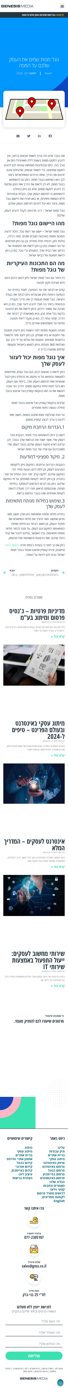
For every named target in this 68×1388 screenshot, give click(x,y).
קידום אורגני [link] (18, 1368)
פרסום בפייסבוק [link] (41, 1371)
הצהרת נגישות (22, 1178)
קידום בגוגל (24, 1163)
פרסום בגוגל (12, 545)
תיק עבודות (57, 1151)
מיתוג (28, 1148)
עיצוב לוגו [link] (59, 1368)
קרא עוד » (58, 636)
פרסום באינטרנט (53, 1167)
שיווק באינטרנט (54, 1163)
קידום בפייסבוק (21, 1170)
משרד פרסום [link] (47, 1368)
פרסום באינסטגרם (52, 1178)
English (59, 1201)
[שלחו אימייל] (34, 1249)
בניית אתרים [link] (35, 1368)
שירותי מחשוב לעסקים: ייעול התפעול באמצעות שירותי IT (38, 960)
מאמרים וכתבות (54, 1186)
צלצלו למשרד (34, 1233)
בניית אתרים (56, 1155)
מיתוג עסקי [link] (27, 1371)
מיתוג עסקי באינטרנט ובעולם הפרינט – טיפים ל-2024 (38, 729)
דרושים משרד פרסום (51, 1193)
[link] (17, 1371)
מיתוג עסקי (57, 1159)
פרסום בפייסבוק (54, 1174)
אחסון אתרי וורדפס (19, 1159)
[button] (62, 6)
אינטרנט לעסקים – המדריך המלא (34, 844)
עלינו (61, 1148)
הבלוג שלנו (57, 1182)
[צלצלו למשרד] (34, 1220)
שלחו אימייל (34, 1262)
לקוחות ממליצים (53, 1197)
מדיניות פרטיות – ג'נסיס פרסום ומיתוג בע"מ (37, 614)
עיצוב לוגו (25, 1174)
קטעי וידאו (57, 1189)
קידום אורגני (24, 1167)
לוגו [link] (26, 1368)
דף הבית (60, 14)
